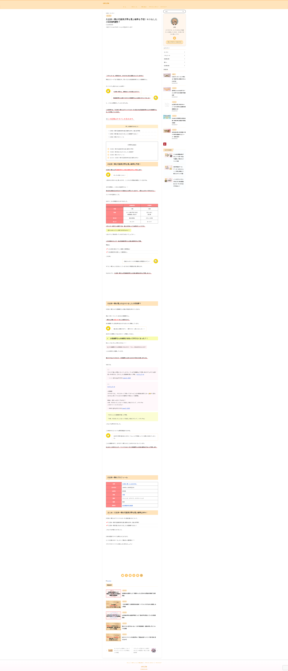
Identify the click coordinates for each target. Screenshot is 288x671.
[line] (137, 575)
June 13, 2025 (126, 408)
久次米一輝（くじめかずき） (129, 484)
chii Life (106, 3)
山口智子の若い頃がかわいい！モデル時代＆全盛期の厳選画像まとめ (179, 107)
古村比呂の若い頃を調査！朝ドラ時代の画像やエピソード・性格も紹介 (179, 134)
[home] (174, 38)
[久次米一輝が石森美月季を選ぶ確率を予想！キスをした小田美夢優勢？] (133, 575)
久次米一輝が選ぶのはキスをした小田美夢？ (122, 152)
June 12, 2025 (127, 378)
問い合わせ (144, 7)
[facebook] (126, 575)
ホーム (124, 7)
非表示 (134, 145)
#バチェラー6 (140, 374)
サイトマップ (163, 7)
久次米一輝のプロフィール (117, 155)
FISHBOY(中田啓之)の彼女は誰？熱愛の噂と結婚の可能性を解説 (179, 120)
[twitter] (122, 575)
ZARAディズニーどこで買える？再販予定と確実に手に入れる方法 (179, 79)
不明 (123, 494)
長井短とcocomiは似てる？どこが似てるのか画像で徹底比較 (179, 93)
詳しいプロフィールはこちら (174, 42)
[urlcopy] (141, 575)
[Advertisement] (118, 39)
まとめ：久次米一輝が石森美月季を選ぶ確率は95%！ (124, 158)
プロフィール (134, 7)
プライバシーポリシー (154, 7)
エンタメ (109, 581)
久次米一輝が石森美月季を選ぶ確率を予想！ (122, 149)
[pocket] (130, 575)
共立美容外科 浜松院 (127, 505)
